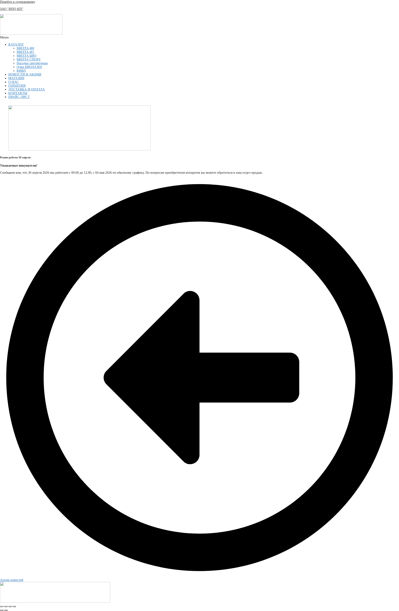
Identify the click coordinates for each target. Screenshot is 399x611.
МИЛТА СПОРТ (29, 59)
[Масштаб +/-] (1, 606)
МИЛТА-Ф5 (25, 52)
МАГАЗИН (16, 78)
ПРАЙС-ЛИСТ (19, 97)
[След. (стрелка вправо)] (5, 610)
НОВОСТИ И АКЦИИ (24, 74)
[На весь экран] (5, 606)
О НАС (13, 82)
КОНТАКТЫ (17, 93)
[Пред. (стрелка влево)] (1, 610)
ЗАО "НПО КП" (11, 9)
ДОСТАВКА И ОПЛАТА (26, 89)
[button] (199, 37)
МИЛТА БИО (26, 55)
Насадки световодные (32, 63)
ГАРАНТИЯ (17, 85)
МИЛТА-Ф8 (25, 48)
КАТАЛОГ (16, 44)
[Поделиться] (10, 606)
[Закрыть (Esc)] (14, 606)
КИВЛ (21, 70)
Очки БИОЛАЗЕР (29, 67)
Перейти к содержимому (17, 2)
